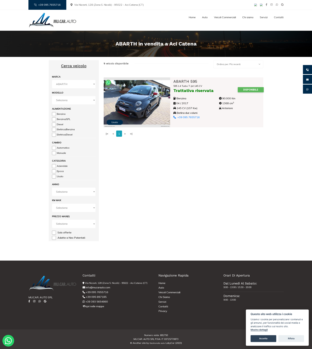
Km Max (56, 200)
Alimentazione (61, 108)
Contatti (279, 17)
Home (192, 17)
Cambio (56, 142)
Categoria (59, 160)
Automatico (63, 147)
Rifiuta (291, 338)
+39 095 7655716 (49, 4)
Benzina (61, 113)
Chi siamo (248, 17)
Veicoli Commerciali (225, 17)
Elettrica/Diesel (64, 134)
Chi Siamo (164, 297)
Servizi (264, 17)
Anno (55, 184)
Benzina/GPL (63, 119)
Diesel (60, 124)
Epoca (60, 171)
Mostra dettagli (259, 330)
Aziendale (62, 166)
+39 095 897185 (96, 296)
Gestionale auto (157, 343)
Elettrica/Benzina (66, 129)
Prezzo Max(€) (61, 216)
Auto (205, 17)
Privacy (162, 311)
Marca (56, 76)
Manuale (61, 152)
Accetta (263, 338)
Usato (60, 176)
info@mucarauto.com (97, 287)
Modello (57, 92)
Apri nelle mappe (94, 306)
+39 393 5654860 (96, 301)
